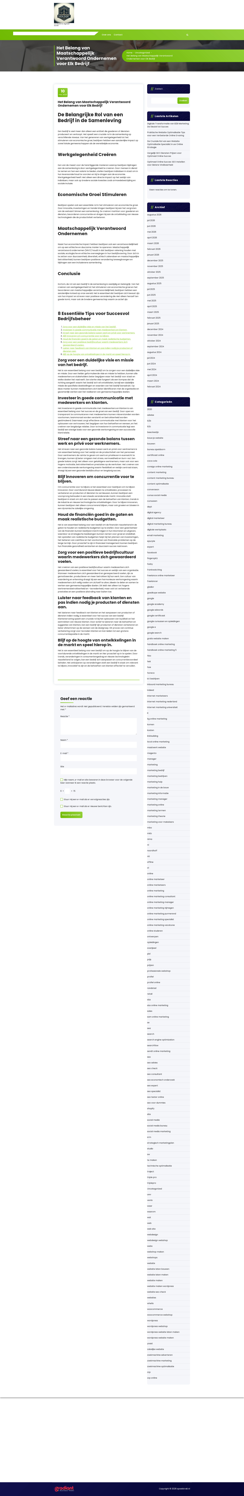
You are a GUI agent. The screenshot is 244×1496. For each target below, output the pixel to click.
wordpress (152, 1320)
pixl (148, 953)
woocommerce (155, 1309)
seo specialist (154, 1091)
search (150, 1034)
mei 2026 (151, 231)
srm (149, 1137)
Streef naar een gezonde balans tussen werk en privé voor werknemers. (99, 332)
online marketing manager (160, 902)
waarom (151, 1211)
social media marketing (159, 1131)
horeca (150, 672)
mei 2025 (151, 300)
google (150, 598)
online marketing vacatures (161, 925)
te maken (152, 1160)
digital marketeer (156, 518)
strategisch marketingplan (160, 1142)
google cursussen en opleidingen (163, 621)
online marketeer (156, 879)
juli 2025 (151, 289)
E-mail (64, 753)
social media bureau (157, 1125)
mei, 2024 (63, 92)
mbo (149, 827)
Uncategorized (142, 52)
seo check (152, 1068)
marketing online (155, 804)
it (147, 713)
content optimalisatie (158, 483)
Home (129, 52)
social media (153, 1119)
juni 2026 (151, 226)
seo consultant (154, 1074)
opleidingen (153, 942)
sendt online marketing (158, 1051)
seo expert (152, 1085)
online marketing (155, 890)
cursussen (152, 501)
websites (151, 1297)
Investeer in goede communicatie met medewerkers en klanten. (95, 329)
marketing (152, 764)
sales (149, 1011)
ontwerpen (152, 936)
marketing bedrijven (157, 776)
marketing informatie (158, 793)
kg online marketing (157, 718)
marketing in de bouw (158, 787)
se (148, 1022)
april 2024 (152, 375)
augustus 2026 (154, 214)
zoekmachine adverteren (160, 1354)
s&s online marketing (157, 1005)
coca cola (152, 460)
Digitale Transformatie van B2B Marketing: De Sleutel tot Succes (168, 125)
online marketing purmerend (161, 913)
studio (150, 1148)
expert (150, 546)
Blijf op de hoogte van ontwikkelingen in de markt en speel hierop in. (96, 354)
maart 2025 (153, 312)
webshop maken (155, 1251)
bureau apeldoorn (156, 449)
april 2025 (152, 306)
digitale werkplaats (156, 529)
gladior (150, 586)
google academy (155, 604)
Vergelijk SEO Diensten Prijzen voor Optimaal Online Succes (164, 155)
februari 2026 (154, 249)
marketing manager (157, 799)
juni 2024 (151, 363)
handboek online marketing (161, 644)
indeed (150, 690)
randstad (151, 988)
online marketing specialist (160, 919)
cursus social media (157, 495)
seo (149, 1056)
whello (150, 1303)
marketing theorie (156, 816)
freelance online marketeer (161, 575)
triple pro (152, 1177)
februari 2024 (154, 386)
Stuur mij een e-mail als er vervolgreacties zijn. (87, 799)
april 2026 (152, 237)
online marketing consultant (161, 896)
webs (149, 1246)
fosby (150, 564)
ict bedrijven (153, 678)
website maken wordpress (160, 1286)
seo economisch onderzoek (161, 1079)
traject (150, 1171)
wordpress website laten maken (163, 1332)
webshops (152, 1257)
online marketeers (156, 885)
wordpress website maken (160, 1337)
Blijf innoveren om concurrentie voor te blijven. (86, 335)
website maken (155, 1280)
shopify (150, 1108)
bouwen (151, 443)
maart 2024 (153, 380)
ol (148, 867)
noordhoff (152, 850)
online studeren (155, 930)
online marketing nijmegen (160, 907)
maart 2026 (153, 243)
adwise (150, 415)
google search (154, 632)
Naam (64, 740)
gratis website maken (158, 638)
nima (149, 839)
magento (151, 753)
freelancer (152, 581)
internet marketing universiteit (162, 707)
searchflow (152, 1045)
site (149, 1114)
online (150, 873)
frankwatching (154, 569)
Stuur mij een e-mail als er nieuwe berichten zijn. (88, 806)
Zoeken (159, 88)
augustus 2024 (154, 352)
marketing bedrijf (155, 770)
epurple (151, 541)
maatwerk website (156, 747)
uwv (149, 1194)
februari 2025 (154, 317)
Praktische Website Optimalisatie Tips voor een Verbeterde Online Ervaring (166, 134)
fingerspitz (152, 558)
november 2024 (155, 335)
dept (149, 506)
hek (149, 661)
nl (148, 844)
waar (149, 1205)
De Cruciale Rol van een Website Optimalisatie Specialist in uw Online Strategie (165, 144)
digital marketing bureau (159, 523)
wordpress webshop (157, 1326)
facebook (152, 552)
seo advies (152, 1062)
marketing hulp (154, 781)
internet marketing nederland (162, 701)
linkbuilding (152, 735)
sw (148, 1154)
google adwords (155, 609)
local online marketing (158, 741)
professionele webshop (159, 970)
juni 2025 (151, 294)
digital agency (154, 512)
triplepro (151, 1183)
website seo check (156, 1291)
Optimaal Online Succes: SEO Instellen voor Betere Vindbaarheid (166, 163)
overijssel (151, 948)
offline (150, 862)
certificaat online (155, 455)
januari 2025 (153, 323)
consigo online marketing (159, 466)
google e (151, 627)
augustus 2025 (154, 283)
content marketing (156, 472)
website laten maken (157, 1274)
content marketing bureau (160, 478)
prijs (149, 959)
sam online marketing (158, 1016)
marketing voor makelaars (160, 821)
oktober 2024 (154, 340)
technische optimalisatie (159, 1165)
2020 (149, 409)
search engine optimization (160, 1039)
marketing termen (156, 810)
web (149, 1223)
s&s (149, 999)
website (151, 1263)
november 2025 (155, 266)
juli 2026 (151, 220)
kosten (150, 730)
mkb (149, 833)
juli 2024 (151, 357)
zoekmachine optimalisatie (160, 1366)
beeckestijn (153, 432)
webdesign (152, 1234)
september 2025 (155, 277)
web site (151, 1228)
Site (62, 766)
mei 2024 (151, 369)
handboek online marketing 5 (162, 650)
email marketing (155, 535)
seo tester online (155, 1097)
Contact (118, 34)
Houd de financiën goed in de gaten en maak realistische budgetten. (97, 339)
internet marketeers (157, 695)
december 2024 (155, 329)
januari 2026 (153, 254)
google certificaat (156, 615)
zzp (149, 1372)
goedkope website (156, 592)
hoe (149, 667)
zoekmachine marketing (159, 1360)
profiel (150, 976)
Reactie (65, 716)
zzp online (152, 1377)
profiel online (153, 982)
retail (149, 993)
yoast (150, 1343)
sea (149, 1028)
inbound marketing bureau (160, 684)
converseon (153, 489)
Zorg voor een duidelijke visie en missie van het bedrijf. (89, 326)
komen (150, 724)
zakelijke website (155, 1349)
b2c (149, 426)
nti (148, 856)
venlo (150, 1200)
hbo (149, 655)
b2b (149, 420)
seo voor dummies (156, 1102)
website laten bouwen (158, 1269)
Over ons (106, 34)
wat (149, 1217)
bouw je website (155, 437)
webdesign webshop (157, 1240)
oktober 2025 (154, 272)
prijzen (150, 965)
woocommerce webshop (159, 1314)
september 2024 (155, 346)
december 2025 (155, 260)
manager (151, 758)
